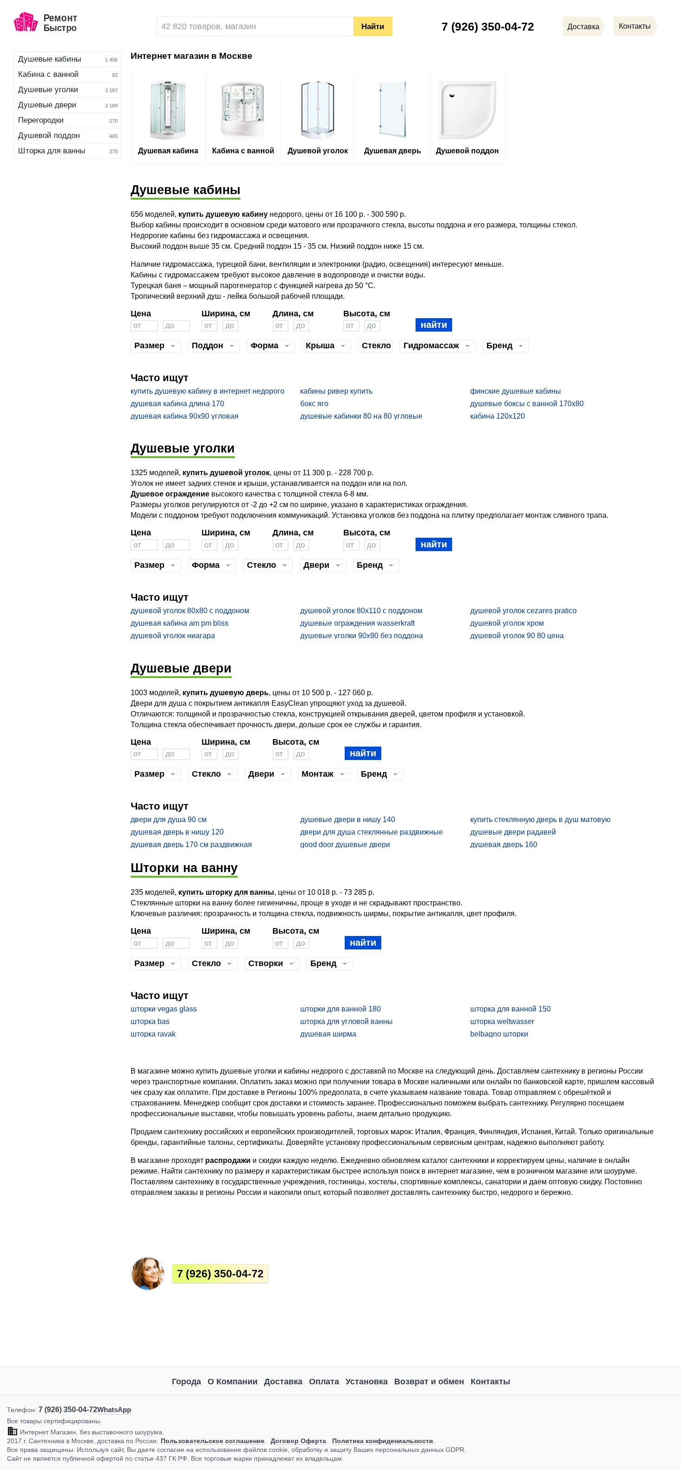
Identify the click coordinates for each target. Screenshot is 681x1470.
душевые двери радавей (513, 832)
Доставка (283, 1381)
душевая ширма (328, 1034)
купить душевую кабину (223, 214)
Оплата (324, 1381)
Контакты (490, 1381)
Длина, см (293, 313)
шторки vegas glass (164, 1009)
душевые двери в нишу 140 (347, 819)
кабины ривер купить (336, 391)
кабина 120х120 (497, 416)
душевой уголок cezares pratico (523, 611)
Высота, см (366, 313)
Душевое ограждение (170, 494)
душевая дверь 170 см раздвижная (191, 844)
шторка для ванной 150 (510, 1009)
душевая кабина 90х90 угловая (185, 416)
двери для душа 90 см (169, 819)
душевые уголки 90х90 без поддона (361, 636)
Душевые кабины (49, 59)
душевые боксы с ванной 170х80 (527, 404)
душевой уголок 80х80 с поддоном (190, 611)
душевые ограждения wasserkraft (357, 623)
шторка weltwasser (502, 1021)
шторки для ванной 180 (340, 1009)
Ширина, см (226, 313)
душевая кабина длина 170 (177, 404)
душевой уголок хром (507, 623)
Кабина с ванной (48, 74)
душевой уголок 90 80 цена (517, 636)
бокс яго (314, 404)
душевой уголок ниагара (173, 636)
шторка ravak (153, 1034)
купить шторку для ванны (226, 892)
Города (186, 1381)
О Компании (233, 1381)
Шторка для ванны (51, 150)
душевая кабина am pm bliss (179, 623)
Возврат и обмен (429, 1381)
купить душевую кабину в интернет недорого (207, 391)
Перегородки (41, 120)
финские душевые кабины (515, 391)
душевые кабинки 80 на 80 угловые (361, 416)
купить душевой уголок (226, 473)
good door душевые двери (345, 844)
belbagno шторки (499, 1034)
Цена (141, 313)
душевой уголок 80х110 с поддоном (361, 611)
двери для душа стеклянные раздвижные (371, 832)
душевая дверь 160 (503, 844)
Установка (367, 1381)
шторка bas (150, 1021)
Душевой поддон (49, 135)
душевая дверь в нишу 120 (177, 832)
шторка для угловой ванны (346, 1021)
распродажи (228, 1160)
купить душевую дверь (226, 693)
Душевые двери (47, 105)
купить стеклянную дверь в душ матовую (540, 819)
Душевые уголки (48, 89)
